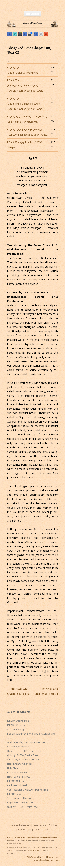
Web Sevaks (32, 857)
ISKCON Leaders (16, 794)
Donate (42, 857)
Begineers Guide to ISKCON (22, 802)
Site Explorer (32, 13)
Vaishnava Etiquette (18, 746)
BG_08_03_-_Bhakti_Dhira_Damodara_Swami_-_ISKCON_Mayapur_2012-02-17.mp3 (25, 103)
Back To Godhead (17, 785)
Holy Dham (13, 768)
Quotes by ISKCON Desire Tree (24, 750)
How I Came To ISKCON (19, 776)
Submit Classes (41, 829)
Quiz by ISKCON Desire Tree (22, 755)
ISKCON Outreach (16, 781)
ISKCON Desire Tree (18, 720)
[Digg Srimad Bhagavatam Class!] (35, 35)
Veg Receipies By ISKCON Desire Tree (27, 789)
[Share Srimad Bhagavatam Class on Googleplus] (20, 35)
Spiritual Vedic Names (19, 798)
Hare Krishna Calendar (19, 763)
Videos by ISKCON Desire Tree (23, 759)
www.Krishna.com (36, 850)
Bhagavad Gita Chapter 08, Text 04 (46, 693)
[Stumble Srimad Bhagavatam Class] (46, 35)
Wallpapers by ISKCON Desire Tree (26, 742)
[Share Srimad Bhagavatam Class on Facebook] (9, 35)
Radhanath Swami (17, 772)
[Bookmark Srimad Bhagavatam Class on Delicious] (30, 35)
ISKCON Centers (16, 725)
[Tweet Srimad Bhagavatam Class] (14, 35)
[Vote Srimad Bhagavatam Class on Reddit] (41, 35)
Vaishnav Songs (16, 729)
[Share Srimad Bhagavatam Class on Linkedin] (25, 35)
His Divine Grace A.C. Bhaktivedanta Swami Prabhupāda (32, 837)
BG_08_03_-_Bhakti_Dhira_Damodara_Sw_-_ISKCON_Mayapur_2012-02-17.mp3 (25, 85)
